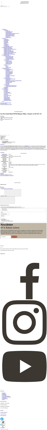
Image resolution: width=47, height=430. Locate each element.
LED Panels (7, 77)
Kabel (7, 66)
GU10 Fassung (6, 89)
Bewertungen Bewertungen (7, 175)
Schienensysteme (6, 84)
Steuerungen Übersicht (7, 55)
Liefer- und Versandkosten (6, 396)
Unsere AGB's (4, 395)
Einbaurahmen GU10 (7, 98)
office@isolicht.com (3, 415)
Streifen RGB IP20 (8, 32)
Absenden (2, 222)
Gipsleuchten (8, 74)
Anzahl (1, 120)
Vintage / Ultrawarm (7, 97)
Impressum (3, 392)
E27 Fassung (6, 91)
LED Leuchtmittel (4, 88)
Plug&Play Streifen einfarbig (8, 48)
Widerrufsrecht (4, 394)
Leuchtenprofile (6, 44)
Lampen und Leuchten (5, 68)
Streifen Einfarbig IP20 (9, 31)
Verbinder (7, 65)
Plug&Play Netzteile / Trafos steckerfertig (10, 52)
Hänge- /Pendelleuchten (9, 73)
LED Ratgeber (2, 427)
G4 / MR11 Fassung (7, 92)
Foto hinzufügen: (3, 219)
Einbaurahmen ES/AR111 (8, 100)
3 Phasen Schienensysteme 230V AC (11, 85)
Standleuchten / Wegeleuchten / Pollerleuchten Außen (13, 80)
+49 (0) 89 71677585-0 (3, 412)
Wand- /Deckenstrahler (9, 72)
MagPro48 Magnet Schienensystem (11, 86)
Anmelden (14, 236)
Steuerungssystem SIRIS (9, 57)
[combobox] (4, 6)
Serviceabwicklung (5, 398)
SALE (3, 101)
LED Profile (4, 38)
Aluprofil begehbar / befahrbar (8, 46)
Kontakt (3, 399)
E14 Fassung (6, 90)
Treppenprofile (6, 42)
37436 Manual (6, 174)
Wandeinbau (8, 70)
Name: (2, 212)
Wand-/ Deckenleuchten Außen (10, 81)
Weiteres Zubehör (8, 67)
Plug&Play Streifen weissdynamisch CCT (10, 49)
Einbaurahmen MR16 (7, 99)
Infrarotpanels (6, 87)
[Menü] (4, 420)
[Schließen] (7, 200)
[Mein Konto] (7, 13)
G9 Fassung (6, 93)
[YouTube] (24, 389)
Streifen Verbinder (8, 37)
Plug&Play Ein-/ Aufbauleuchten (9, 50)
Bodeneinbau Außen (9, 82)
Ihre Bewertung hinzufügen (9, 117)
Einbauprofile (6, 41)
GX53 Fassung (6, 94)
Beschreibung (2, 144)
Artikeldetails (2, 152)
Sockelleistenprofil (6, 45)
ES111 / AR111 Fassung (7, 95)
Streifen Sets (8, 36)
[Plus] (23, 131)
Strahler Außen (8, 79)
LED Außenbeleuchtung (7, 78)
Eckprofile (5, 43)
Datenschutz (4, 393)
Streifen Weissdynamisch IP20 (10, 34)
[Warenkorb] (7, 27)
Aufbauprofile (6, 39)
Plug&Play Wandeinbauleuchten (8, 51)
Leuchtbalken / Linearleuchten (10, 75)
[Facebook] (24, 299)
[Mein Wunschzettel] (7, 20)
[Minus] (23, 124)
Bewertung (2, 215)
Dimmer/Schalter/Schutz (9, 58)
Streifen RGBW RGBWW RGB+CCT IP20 (12, 33)
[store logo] (3, 5)
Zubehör (5, 64)
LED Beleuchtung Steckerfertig (6, 47)
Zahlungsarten (4, 397)
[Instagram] (24, 344)
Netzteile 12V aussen (9, 62)
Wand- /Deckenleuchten (9, 71)
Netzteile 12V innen (9, 60)
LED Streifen (4, 29)
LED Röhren (8, 76)
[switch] (3, 426)
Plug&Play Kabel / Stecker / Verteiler (9, 54)
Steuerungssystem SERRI (9, 56)
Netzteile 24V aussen (9, 63)
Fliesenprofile (6, 40)
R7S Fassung (6, 96)
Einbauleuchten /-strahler (9, 69)
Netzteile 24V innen (9, 61)
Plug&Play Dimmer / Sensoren (8, 53)
